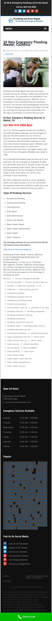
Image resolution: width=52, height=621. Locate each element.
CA (40, 286)
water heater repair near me (19, 358)
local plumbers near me (17, 307)
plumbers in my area (40, 307)
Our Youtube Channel (18, 556)
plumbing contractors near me (20, 322)
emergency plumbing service (19, 300)
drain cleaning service (28, 289)
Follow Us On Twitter (18, 548)
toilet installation (30, 348)
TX (6, 522)
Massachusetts (11, 485)
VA (12, 522)
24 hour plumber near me (37, 282)
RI (14, 506)
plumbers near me (15, 311)
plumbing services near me (19, 329)
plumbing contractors (16, 318)
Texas (36, 515)
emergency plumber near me (19, 297)
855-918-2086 (30, 7)
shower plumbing (30, 344)
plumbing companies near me (20, 315)
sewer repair (36, 340)
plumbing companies (36, 311)
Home (6, 576)
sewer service (13, 344)
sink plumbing (13, 348)
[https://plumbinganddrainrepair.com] (26, 22)
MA (44, 482)
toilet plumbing (13, 351)
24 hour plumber (14, 282)
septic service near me (17, 340)
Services (9, 54)
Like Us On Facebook (18, 543)
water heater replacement (18, 362)
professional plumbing (16, 333)
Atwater (10, 286)
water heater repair (15, 355)
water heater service (16, 366)
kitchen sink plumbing (16, 304)
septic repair (39, 337)
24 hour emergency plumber (27, 278)
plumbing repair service (35, 326)
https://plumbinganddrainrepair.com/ (17, 402)
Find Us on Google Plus (19, 564)
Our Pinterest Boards (18, 560)
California (11, 289)
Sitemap (7, 581)
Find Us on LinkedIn (18, 552)
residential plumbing (39, 333)
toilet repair (29, 351)
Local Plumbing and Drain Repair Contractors (37, 577)
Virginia (20, 522)
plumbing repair (14, 326)
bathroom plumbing (26, 286)
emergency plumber (16, 293)
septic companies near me (18, 337)
